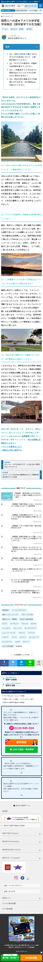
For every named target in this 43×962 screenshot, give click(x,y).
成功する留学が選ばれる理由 (13, 702)
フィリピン (6, 628)
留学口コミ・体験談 (17, 29)
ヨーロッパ (14, 623)
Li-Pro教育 (6, 909)
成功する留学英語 (26, 619)
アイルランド (7, 642)
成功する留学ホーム (22, 805)
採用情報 (31, 947)
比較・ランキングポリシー (13, 885)
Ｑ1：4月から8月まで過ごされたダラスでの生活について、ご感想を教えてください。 (22, 57)
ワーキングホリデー (19, 610)
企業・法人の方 (9, 891)
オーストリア (34, 637)
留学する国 (13, 684)
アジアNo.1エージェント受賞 (13, 696)
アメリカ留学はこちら (12, 447)
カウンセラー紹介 (27, 699)
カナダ (33, 623)
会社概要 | (7, 945)
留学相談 (15, 741)
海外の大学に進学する (12, 450)
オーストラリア (30, 628)
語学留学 (29, 29)
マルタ (17, 642)
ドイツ (14, 637)
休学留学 (25, 436)
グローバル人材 (27, 614)
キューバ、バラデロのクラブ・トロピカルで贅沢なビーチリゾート (22, 465)
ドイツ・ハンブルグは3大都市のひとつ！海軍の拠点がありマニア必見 (20, 475)
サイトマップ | (25, 947)
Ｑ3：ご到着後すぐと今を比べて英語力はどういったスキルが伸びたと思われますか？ (22, 72)
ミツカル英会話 (8, 903)
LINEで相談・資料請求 (23, 749)
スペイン (23, 637)
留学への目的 (11, 679)
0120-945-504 (31, 5)
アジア (4, 623)
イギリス (21, 633)
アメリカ (5, 29)
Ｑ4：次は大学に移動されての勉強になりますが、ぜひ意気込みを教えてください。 (22, 82)
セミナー (26, 642)
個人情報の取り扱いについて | (27, 945)
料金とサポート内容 (10, 699)
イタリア (5, 637)
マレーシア (18, 628)
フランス (31, 633)
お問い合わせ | (14, 945)
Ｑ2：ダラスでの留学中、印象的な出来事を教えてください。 (22, 65)
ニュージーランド (8, 633)
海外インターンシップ (10, 614)
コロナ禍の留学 (8, 646)
